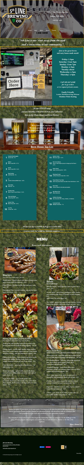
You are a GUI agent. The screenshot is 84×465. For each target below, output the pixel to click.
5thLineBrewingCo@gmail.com (9, 448)
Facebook (18, 345)
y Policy (80, 453)
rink (62, 40)
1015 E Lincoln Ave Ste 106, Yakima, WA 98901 (11, 444)
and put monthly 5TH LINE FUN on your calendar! (42, 111)
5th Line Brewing (8, 442)
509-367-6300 (69, 82)
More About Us (76, 424)
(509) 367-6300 (57, 20)
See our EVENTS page (42, 108)
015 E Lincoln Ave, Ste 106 (57, 12)
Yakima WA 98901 (57, 16)
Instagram (27, 345)
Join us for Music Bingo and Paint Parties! (42, 115)
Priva (77, 453)
